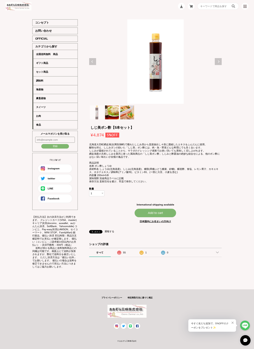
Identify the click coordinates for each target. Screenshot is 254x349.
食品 (38, 124)
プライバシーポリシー (111, 297)
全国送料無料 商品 (47, 54)
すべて (100, 252)
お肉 (38, 115)
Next (218, 61)
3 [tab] (127, 112)
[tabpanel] (155, 61)
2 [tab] (112, 112)
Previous (92, 61)
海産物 (39, 89)
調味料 (39, 80)
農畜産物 (41, 98)
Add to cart (155, 213)
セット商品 (42, 71)
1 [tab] (97, 112)
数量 (91, 188)
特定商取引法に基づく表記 (140, 297)
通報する (109, 231)
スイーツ (41, 107)
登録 (55, 146)
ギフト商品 (42, 63)
